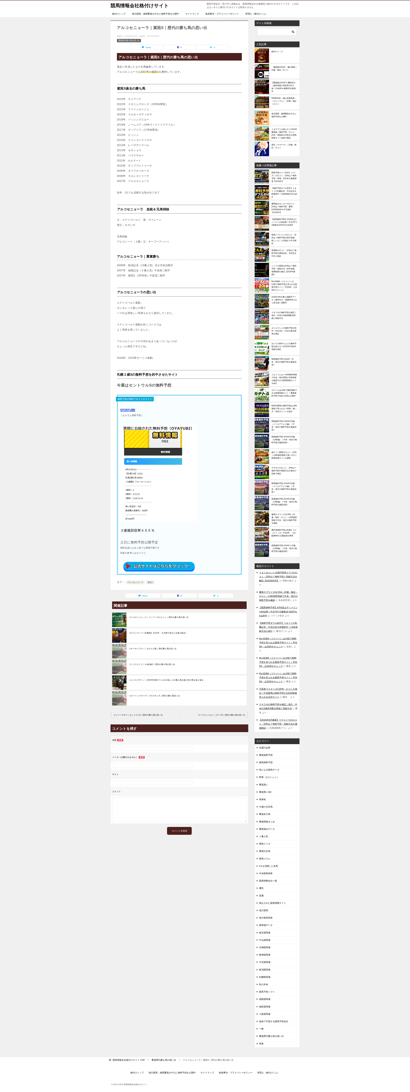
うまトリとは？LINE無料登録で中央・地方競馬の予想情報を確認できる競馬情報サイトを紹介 (284, 379)
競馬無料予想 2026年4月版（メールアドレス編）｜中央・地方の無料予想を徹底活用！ (283, 487)
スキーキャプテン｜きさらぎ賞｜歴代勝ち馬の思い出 (153, 649)
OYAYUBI (127, 410)
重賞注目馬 (264, 851)
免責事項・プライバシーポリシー (222, 13)
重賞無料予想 (266, 755)
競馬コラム (264, 858)
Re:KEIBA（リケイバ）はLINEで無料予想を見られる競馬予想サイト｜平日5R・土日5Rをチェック (284, 285)
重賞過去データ (267, 829)
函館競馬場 (264, 999)
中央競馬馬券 (266, 873)
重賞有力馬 (264, 814)
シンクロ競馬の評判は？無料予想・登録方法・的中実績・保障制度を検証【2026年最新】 (283, 270)
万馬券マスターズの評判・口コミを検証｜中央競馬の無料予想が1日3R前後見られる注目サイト (278, 693)
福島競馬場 (264, 1006)
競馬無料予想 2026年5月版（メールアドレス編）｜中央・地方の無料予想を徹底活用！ (283, 425)
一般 (261, 1028)
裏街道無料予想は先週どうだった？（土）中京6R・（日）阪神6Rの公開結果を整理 (284, 533)
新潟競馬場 (264, 969)
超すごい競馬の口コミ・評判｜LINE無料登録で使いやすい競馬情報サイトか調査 (284, 455)
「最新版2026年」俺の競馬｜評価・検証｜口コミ (284, 68)
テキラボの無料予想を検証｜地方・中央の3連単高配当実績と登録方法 (283, 315)
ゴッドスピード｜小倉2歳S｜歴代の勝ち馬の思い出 (152, 664)
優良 (261, 888)
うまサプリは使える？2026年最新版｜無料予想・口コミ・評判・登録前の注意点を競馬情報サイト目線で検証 (284, 133)
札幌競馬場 (264, 977)
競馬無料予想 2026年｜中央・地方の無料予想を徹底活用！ (283, 362)
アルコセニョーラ (135, 582)
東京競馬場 (264, 932)
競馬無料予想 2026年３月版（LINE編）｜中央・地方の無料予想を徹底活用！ (284, 548)
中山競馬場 (264, 940)
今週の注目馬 (266, 806)
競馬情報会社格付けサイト (140, 5)
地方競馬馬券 (266, 917)
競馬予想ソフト (267, 991)
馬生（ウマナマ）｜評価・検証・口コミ (283, 146)
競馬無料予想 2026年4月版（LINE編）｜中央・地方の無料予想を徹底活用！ (284, 502)
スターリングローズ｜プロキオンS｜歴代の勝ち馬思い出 (154, 696)
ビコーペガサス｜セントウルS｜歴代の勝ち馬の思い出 (138, 715)
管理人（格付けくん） (256, 13)
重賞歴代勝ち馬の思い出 (128, 40)
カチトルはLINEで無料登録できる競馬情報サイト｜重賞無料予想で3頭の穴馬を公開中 (284, 393)
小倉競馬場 (264, 1014)
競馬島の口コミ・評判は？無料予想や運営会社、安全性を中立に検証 (283, 253)
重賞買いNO (265, 792)
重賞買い (263, 784)
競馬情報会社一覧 (268, 880)
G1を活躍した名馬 (268, 866)
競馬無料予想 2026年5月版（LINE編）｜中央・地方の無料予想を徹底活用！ (284, 440)
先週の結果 (264, 747)
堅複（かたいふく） (269, 777)
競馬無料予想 (266, 762)
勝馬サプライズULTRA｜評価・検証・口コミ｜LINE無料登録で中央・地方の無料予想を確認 (284, 518)
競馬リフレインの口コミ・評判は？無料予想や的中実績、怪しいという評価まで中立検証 (283, 239)
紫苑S (150, 582)
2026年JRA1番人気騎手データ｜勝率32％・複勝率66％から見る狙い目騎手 (284, 300)
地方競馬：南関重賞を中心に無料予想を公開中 (155, 13)
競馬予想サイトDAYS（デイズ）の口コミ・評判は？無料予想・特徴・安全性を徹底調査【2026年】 (283, 177)
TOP (129, 1060)
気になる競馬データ (269, 769)
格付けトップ (119, 13)
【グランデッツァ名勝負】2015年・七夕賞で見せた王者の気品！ (158, 633)
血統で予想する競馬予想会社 (273, 1021)
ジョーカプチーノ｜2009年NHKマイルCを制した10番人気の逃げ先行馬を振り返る (166, 680)
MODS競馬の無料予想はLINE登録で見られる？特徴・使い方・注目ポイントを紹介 (284, 409)
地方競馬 (263, 910)
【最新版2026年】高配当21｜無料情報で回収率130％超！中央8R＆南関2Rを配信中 (283, 87)
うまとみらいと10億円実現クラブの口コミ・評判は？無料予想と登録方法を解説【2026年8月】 (278, 576)
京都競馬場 (264, 947)
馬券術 (262, 799)
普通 (261, 895)
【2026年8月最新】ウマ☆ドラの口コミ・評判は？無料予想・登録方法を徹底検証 (278, 724)
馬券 (261, 1043)
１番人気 (263, 836)
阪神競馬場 (264, 954)
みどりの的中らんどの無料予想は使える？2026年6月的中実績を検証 (283, 346)
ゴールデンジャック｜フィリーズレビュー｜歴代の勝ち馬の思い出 (159, 617)
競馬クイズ (264, 843)
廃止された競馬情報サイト (272, 903)
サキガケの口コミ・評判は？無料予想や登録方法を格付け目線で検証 (283, 471)
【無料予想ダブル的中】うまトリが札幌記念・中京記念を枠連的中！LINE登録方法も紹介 (284, 192)
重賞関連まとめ (267, 821)
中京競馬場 (264, 962)
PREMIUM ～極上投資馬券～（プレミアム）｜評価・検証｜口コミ (283, 101)
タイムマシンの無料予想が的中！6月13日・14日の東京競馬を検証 (283, 331)
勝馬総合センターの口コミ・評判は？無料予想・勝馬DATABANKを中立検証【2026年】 (283, 208)
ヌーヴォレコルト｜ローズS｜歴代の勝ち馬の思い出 (221, 715)
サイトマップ (192, 13)
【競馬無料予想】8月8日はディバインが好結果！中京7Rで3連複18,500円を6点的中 (284, 222)
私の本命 (263, 984)
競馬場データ (266, 925)
